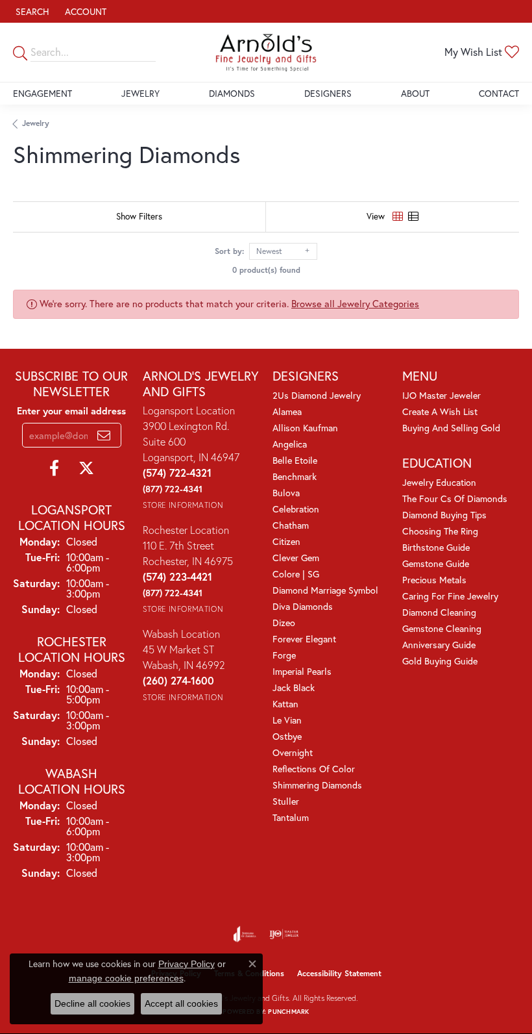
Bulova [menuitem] (286, 492)
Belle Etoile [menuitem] (294, 460)
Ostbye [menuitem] (287, 736)
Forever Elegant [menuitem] (304, 639)
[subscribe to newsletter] (104, 435)
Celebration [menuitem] (295, 509)
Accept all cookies (181, 1003)
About (415, 93)
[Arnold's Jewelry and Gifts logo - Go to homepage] (266, 52)
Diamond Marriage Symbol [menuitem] (325, 590)
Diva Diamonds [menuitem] (302, 606)
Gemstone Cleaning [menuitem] (441, 628)
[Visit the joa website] (245, 934)
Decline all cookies (92, 1003)
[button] (31, 11)
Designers (328, 93)
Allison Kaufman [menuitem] (305, 428)
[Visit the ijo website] (283, 934)
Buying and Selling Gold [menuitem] (451, 428)
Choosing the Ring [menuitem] (440, 531)
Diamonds (232, 93)
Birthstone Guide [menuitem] (436, 547)
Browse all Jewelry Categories (355, 303)
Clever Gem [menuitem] (295, 557)
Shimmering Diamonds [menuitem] (317, 785)
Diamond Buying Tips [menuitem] (444, 515)
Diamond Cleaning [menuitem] (439, 612)
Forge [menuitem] (284, 655)
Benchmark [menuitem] (294, 476)
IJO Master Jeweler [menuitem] (441, 395)
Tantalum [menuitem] (290, 817)
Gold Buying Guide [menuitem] (440, 661)
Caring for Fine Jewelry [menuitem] (450, 596)
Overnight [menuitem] (292, 752)
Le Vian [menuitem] (287, 720)
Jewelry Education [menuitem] (439, 482)
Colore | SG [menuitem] (295, 574)
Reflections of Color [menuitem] (313, 769)
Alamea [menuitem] (287, 411)
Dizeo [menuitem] (283, 622)
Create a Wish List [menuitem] (440, 411)
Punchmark (288, 1011)
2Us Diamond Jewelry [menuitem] (316, 395)
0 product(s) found (266, 270)
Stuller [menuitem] (285, 801)
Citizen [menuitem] (286, 541)
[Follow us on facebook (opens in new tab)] (54, 468)
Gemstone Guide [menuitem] (435, 563)
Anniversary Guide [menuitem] (439, 644)
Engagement (42, 93)
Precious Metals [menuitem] (434, 580)
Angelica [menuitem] (289, 444)
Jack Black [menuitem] (293, 687)
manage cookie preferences (126, 978)
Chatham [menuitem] (290, 525)
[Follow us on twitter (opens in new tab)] (86, 468)
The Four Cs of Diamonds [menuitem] (454, 498)
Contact (499, 93)
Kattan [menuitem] (285, 704)
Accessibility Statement (339, 973)
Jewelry (140, 93)
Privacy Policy (186, 964)
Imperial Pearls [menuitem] (302, 671)
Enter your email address (71, 411)
